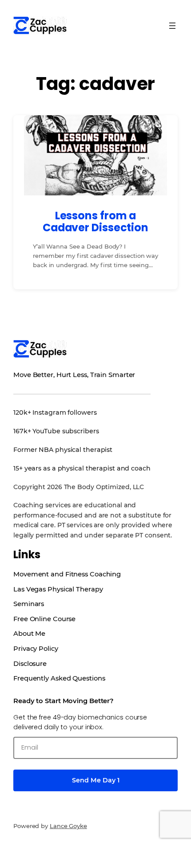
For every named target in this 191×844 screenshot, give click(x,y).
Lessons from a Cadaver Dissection (95, 222)
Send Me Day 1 (95, 780)
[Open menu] (172, 25)
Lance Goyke (68, 825)
